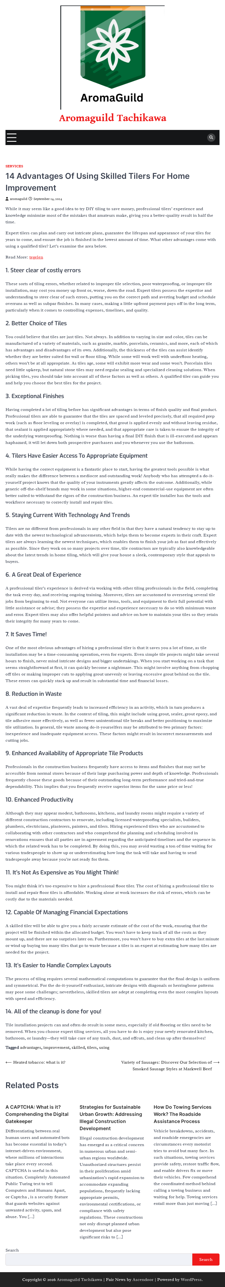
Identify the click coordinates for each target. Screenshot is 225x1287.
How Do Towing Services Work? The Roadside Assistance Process (183, 1114)
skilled (78, 1047)
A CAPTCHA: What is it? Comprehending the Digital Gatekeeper (37, 1114)
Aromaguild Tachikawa (112, 118)
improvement (56, 1047)
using (104, 1047)
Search (12, 1250)
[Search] (211, 138)
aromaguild (18, 199)
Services (14, 166)
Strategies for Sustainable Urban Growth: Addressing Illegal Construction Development (111, 1117)
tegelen (36, 257)
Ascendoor (143, 1279)
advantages (30, 1047)
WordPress (191, 1279)
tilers (92, 1047)
